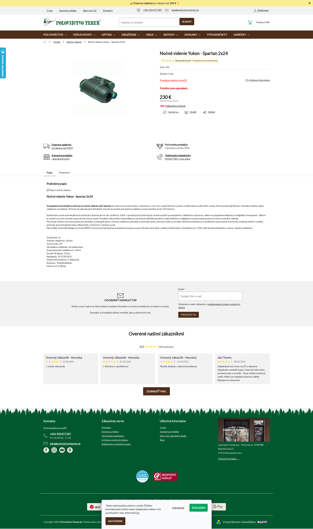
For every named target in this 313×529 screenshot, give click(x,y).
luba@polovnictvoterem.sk (65, 443)
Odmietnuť (178, 507)
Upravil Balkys (249, 521)
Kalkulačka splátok (175, 105)
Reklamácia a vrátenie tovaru (116, 444)
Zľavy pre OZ (89, 10)
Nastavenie (115, 521)
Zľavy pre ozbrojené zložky (173, 435)
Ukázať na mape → (228, 458)
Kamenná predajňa (169, 431)
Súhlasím (198, 507)
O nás (50, 10)
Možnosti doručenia (260, 80)
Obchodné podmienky (113, 435)
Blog (162, 440)
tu (138, 512)
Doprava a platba (67, 10)
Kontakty (108, 10)
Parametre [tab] (64, 172)
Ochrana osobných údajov (115, 440)
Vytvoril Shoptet (231, 521)
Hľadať (187, 21)
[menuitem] (55, 34)
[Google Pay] (218, 506)
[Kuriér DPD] (95, 506)
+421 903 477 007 (60, 433)
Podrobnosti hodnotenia (205, 60)
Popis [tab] (49, 172)
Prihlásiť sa (188, 314)
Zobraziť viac (156, 391)
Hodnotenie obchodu (156, 333)
